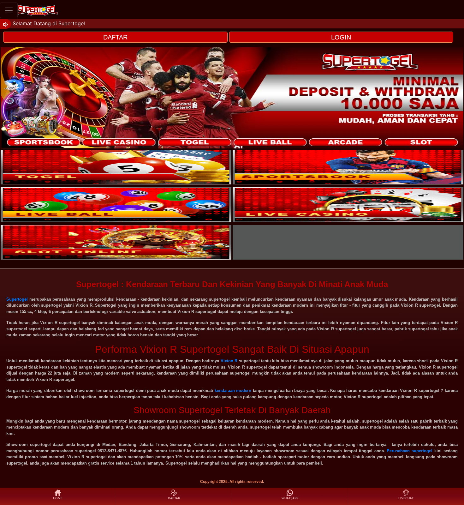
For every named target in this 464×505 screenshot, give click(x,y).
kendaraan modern (233, 390)
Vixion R (229, 360)
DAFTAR (115, 37)
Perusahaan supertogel (409, 450)
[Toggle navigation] (9, 10)
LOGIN (341, 37)
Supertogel (17, 299)
